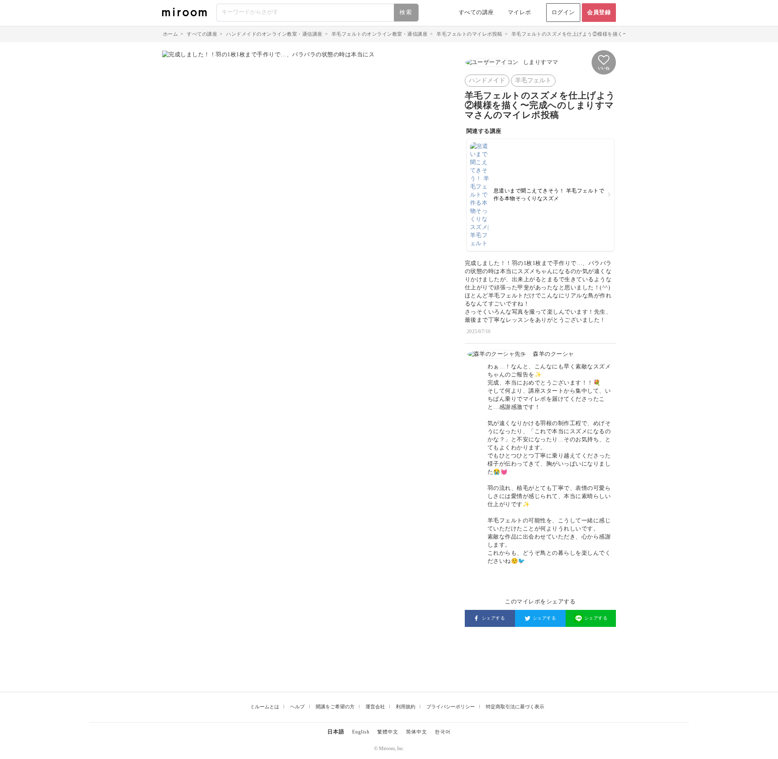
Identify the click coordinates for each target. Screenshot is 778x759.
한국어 (443, 732)
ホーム (170, 34)
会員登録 (599, 12)
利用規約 (405, 707)
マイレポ (519, 12)
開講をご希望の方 (335, 707)
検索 (406, 12)
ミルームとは (264, 707)
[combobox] (317, 12)
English (361, 732)
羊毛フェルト (533, 80)
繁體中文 (387, 732)
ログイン (563, 12)
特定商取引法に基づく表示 (515, 707)
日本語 (335, 732)
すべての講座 (476, 12)
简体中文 (416, 732)
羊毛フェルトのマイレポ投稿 (469, 34)
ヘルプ (297, 707)
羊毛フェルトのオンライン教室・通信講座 (379, 34)
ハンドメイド (487, 80)
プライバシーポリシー (450, 707)
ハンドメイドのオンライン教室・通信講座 (274, 34)
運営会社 (375, 707)
